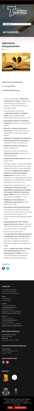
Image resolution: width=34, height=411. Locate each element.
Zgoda (10, 407)
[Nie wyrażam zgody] (32, 404)
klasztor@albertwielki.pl (10, 320)
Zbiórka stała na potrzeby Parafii (11, 313)
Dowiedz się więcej (20, 407)
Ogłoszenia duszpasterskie (11, 44)
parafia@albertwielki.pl (10, 307)
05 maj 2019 (7, 49)
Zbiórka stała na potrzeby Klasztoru (12, 326)
